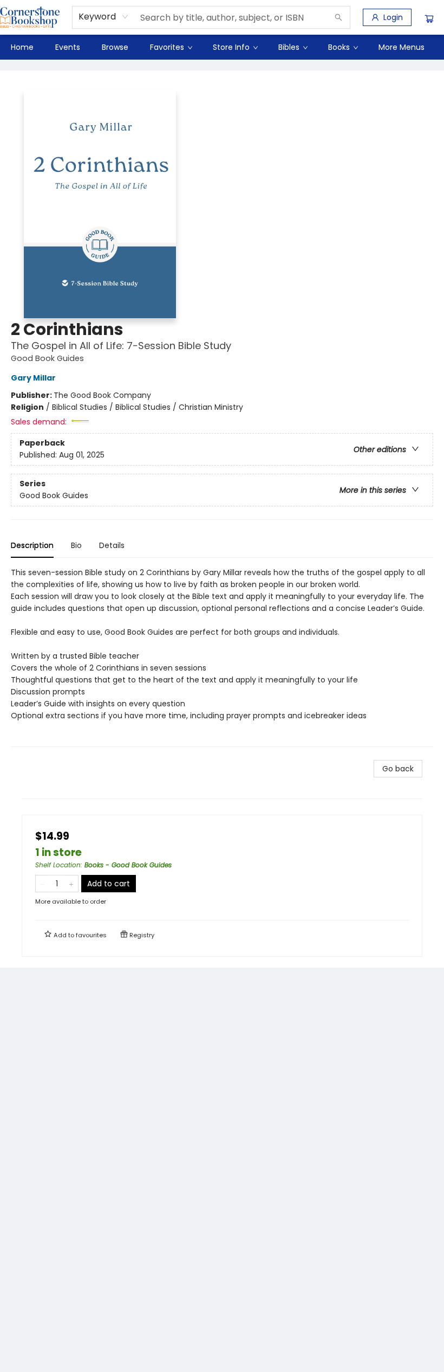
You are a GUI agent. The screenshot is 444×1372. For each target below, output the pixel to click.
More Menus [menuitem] (401, 47)
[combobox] (104, 17)
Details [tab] (112, 545)
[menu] (222, 47)
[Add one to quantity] (71, 884)
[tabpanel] (222, 656)
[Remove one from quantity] (42, 884)
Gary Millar (33, 377)
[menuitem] (22, 47)
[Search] (338, 17)
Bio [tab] (76, 545)
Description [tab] (32, 545)
